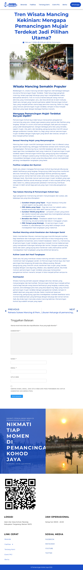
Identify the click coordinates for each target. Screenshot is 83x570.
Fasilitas (33, 5)
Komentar (15, 331)
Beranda (24, 5)
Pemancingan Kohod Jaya (48, 283)
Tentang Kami (44, 5)
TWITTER (48, 553)
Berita (65, 5)
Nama (14, 359)
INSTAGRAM (50, 544)
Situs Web (15, 377)
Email (14, 368)
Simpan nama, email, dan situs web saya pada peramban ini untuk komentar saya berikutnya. (38, 390)
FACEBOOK (49, 539)
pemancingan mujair (23, 243)
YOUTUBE (49, 548)
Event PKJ (56, 5)
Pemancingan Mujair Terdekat (32, 93)
